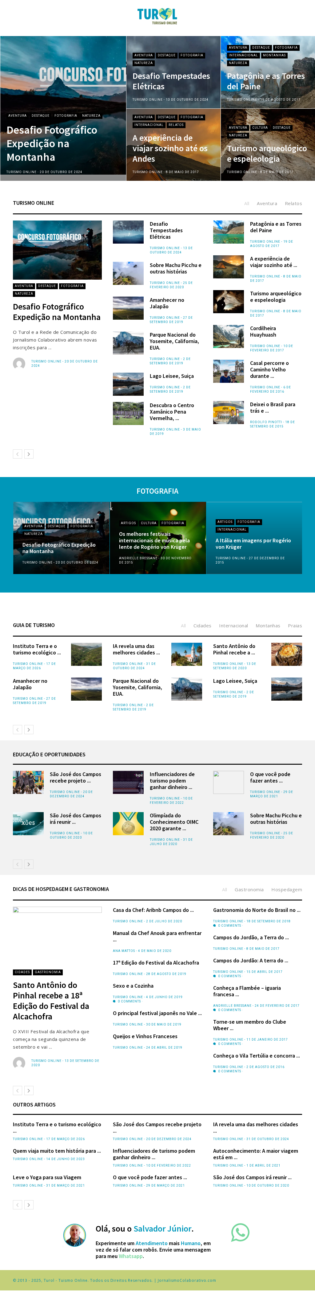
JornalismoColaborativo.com (187, 1280)
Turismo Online (21, 172)
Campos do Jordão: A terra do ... (250, 960)
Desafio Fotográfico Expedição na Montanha (51, 143)
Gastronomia (48, 972)
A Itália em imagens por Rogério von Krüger (253, 543)
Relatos (176, 125)
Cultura (260, 127)
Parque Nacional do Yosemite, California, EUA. (174, 341)
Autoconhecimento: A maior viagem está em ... (255, 1154)
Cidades (22, 972)
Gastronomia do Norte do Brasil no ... (257, 909)
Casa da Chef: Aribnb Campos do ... (153, 909)
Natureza (91, 115)
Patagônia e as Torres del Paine (266, 81)
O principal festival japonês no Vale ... (157, 1013)
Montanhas (274, 55)
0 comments (129, 1001)
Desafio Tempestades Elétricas (171, 81)
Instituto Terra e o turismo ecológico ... (37, 649)
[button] (14, 99)
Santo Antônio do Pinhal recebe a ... (234, 649)
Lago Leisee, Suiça (172, 375)
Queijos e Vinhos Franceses (145, 1036)
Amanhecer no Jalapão (167, 303)
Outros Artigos (34, 1104)
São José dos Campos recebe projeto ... (75, 777)
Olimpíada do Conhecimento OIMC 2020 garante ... (174, 822)
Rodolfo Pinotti (266, 422)
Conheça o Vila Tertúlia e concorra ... (256, 1055)
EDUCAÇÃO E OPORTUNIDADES (49, 754)
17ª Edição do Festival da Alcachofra (156, 962)
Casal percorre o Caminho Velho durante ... (269, 369)
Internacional (243, 55)
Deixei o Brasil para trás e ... (272, 407)
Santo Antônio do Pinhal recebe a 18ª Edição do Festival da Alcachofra (51, 1000)
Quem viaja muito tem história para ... (57, 1150)
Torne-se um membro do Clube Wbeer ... (249, 1025)
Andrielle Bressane (138, 558)
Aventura (17, 115)
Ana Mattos (124, 951)
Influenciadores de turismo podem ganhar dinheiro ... (172, 781)
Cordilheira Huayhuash (263, 331)
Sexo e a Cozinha (133, 985)
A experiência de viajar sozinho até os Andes (170, 148)
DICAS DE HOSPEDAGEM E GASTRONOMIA (61, 888)
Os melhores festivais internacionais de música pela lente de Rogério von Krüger (154, 540)
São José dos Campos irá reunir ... (75, 818)
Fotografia (65, 115)
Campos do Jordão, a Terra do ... (251, 937)
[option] (157, 108)
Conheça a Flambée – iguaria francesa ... (247, 991)
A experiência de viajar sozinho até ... (273, 262)
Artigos (128, 523)
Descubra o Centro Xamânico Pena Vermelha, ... (172, 412)
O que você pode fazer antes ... (270, 777)
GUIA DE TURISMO (34, 625)
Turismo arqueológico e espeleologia (267, 153)
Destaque (41, 115)
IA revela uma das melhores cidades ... (136, 649)
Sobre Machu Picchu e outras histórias (175, 268)
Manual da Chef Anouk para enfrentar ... (157, 936)
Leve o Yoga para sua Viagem (47, 1177)
